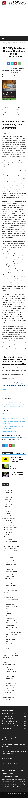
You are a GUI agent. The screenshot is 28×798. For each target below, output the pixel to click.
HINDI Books (7, 502)
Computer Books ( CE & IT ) (11, 550)
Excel (7, 562)
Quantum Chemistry (11, 683)
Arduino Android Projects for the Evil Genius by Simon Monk (17, 474)
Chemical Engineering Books (11, 546)
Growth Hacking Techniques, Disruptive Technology (14, 745)
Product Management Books (11, 509)
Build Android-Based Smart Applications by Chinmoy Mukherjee (18, 466)
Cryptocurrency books (11, 560)
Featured (4, 662)
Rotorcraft (8, 544)
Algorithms (8, 553)
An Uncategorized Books (8, 518)
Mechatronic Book (8, 643)
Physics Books (7, 692)
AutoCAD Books (8, 539)
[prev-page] (3, 480)
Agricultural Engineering (10, 537)
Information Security (11, 564)
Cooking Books (8, 497)
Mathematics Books (9, 690)
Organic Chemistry (10, 678)
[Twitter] (12, 63)
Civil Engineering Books (10, 548)
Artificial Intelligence (11, 557)
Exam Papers (5, 657)
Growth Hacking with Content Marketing (11, 738)
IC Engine (8, 613)
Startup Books (7, 513)
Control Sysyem (10, 583)
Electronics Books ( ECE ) (10, 590)
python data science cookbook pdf (14, 406)
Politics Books (7, 506)
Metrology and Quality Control (13, 623)
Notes (5, 650)
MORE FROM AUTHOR (19, 453)
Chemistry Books (8, 669)
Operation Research (11, 625)
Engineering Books (12, 42)
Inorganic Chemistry (11, 676)
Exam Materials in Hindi (10, 530)
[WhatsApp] (19, 63)
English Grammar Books (10, 685)
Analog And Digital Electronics (13, 581)
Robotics (8, 648)
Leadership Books (8, 504)
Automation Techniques (12, 599)
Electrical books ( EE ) (9, 578)
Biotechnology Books (7, 520)
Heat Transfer (9, 611)
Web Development (10, 576)
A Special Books (6, 488)
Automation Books (10, 646)
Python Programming (11, 571)
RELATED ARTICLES (7, 453)
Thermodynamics (10, 639)
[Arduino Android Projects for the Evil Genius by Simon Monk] (5, 474)
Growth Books (7, 499)
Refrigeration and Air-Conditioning (15, 632)
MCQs (5, 595)
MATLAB (6, 592)
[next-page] (5, 480)
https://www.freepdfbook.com (10, 437)
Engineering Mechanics (12, 604)
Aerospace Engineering (10, 534)
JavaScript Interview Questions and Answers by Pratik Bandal (18, 459)
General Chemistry (10, 674)
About (15, 793)
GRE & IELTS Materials (8, 695)
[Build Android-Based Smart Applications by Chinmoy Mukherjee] (5, 466)
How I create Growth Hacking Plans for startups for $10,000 (14, 752)
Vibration (8, 641)
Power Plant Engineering (12, 627)
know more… (17, 786)
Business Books (8, 492)
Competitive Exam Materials (9, 525)
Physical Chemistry (11, 681)
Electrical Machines (11, 585)
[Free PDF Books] (14, 3)
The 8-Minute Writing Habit (10, 763)
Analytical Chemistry (11, 671)
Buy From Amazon (7, 398)
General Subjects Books (8, 664)
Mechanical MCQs (10, 620)
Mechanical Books (8, 597)
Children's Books (8, 495)
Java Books (8, 567)
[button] (2, 38)
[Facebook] (8, 63)
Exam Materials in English (11, 527)
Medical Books (6, 699)
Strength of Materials (11, 634)
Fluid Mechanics (10, 609)
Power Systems (10, 588)
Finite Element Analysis (12, 606)
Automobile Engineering (10, 541)
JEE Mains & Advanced (8, 697)
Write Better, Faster (8, 758)
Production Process (11, 630)
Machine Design (10, 616)
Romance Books (8, 511)
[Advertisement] (14, 22)
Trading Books (8, 516)
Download (4, 389)
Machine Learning (10, 569)
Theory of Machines (11, 637)
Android (8, 555)
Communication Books (8, 523)
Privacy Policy (10, 793)
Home (4, 793)
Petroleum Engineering (10, 653)
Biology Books (7, 667)
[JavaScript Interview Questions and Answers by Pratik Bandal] (5, 459)
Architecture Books (9, 490)
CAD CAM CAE (9, 602)
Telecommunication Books (11, 655)
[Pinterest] (15, 63)
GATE (5, 660)
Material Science (10, 618)
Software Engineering (11, 574)
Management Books (9, 688)
